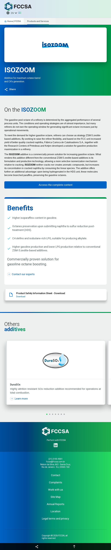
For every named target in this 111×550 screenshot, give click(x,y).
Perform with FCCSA (56, 440)
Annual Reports (55, 504)
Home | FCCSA (14, 21)
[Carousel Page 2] (49, 414)
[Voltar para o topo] (74, 546)
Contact (55, 475)
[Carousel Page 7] (64, 414)
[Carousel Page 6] (61, 414)
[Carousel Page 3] (52, 414)
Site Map (56, 497)
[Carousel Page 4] (55, 414)
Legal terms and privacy (55, 518)
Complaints (55, 482)
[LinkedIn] (56, 445)
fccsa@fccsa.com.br (55, 462)
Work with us (55, 489)
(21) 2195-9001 (55, 459)
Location (55, 511)
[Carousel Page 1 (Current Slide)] (46, 414)
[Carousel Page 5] (58, 414)
